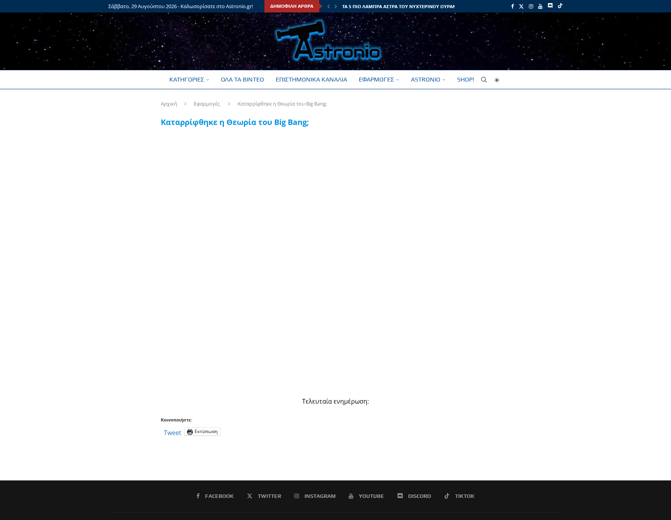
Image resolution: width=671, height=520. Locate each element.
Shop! (465, 79)
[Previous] (328, 6)
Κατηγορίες (186, 79)
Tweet (172, 431)
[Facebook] (512, 6)
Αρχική (169, 103)
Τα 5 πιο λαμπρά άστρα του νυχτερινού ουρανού (402, 6)
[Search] (484, 79)
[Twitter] (521, 6)
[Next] (336, 6)
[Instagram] (531, 6)
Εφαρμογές (376, 79)
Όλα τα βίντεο (242, 79)
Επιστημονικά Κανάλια (311, 79)
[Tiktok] (560, 6)
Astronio (425, 79)
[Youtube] (540, 6)
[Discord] (550, 6)
